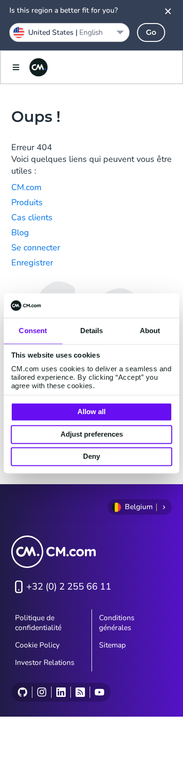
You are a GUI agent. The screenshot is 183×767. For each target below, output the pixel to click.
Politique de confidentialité (38, 623)
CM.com (26, 187)
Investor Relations (45, 662)
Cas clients (32, 217)
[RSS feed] (80, 692)
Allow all (91, 412)
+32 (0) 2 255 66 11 (68, 586)
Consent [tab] (33, 331)
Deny (91, 457)
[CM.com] (38, 67)
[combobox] (69, 32)
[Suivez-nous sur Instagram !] (41, 692)
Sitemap (112, 645)
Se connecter (35, 247)
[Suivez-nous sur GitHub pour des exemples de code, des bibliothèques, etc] (22, 692)
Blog (20, 232)
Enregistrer (32, 262)
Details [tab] (91, 331)
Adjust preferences (92, 434)
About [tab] (150, 331)
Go (151, 32)
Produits (27, 202)
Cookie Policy (37, 645)
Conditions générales (117, 623)
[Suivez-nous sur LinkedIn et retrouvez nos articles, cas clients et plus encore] (60, 692)
